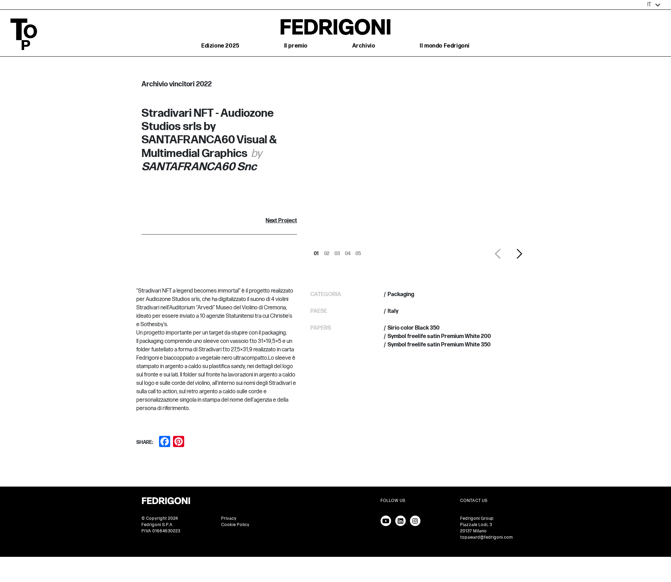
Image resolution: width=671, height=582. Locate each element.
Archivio (363, 46)
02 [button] (327, 252)
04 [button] (348, 252)
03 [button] (337, 252)
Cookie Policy (235, 524)
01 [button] (316, 252)
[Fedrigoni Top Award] (335, 26)
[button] (654, 5)
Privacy (229, 518)
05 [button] (358, 252)
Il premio (296, 46)
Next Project (281, 220)
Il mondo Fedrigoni (445, 46)
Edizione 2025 (220, 46)
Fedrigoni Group (477, 518)
